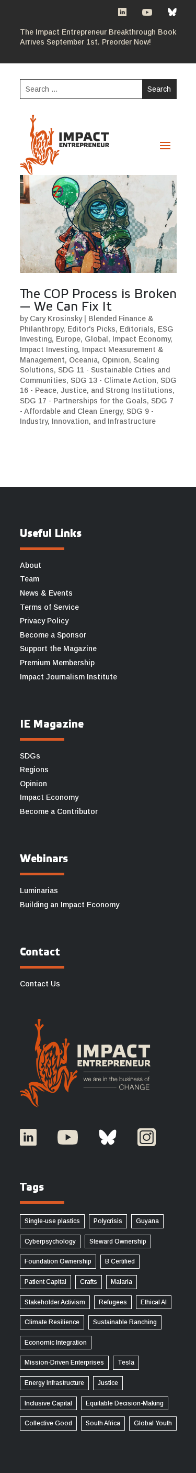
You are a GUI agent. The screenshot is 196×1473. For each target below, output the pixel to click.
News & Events (46, 593)
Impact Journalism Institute (68, 677)
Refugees (113, 1302)
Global (96, 339)
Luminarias (39, 890)
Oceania (83, 360)
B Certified (120, 1261)
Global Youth (153, 1423)
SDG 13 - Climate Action (113, 380)
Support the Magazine (58, 648)
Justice (108, 1383)
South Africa (103, 1423)
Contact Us (40, 984)
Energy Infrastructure (54, 1383)
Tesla (126, 1362)
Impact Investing (49, 349)
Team (29, 579)
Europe (68, 339)
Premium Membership (57, 662)
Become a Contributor (59, 811)
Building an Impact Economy (69, 904)
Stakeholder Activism (55, 1302)
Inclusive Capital (48, 1403)
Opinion (115, 360)
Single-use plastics (52, 1221)
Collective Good (48, 1423)
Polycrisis (108, 1221)
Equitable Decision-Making (125, 1403)
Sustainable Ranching (125, 1322)
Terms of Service (49, 607)
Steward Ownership (117, 1241)
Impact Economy (141, 339)
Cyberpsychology (50, 1241)
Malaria (121, 1281)
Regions (34, 769)
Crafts (88, 1281)
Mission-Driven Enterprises (64, 1362)
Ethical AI (154, 1302)
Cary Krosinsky (56, 318)
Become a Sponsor (53, 635)
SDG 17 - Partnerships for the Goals (83, 401)
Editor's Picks (91, 329)
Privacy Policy (44, 621)
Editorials (137, 329)
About (30, 565)
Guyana (147, 1221)
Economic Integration (56, 1342)
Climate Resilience (52, 1322)
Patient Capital (45, 1281)
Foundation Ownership (58, 1261)
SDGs (30, 756)
